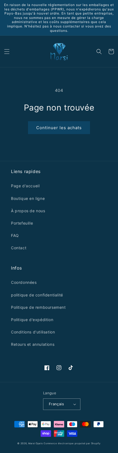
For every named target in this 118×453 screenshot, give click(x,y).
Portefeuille (22, 223)
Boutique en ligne (28, 198)
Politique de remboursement (38, 307)
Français (56, 404)
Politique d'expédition (32, 319)
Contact (18, 247)
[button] (7, 52)
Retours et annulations (32, 344)
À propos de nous (28, 210)
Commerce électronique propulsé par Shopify (72, 443)
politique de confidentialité (37, 295)
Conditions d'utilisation (33, 332)
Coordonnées (24, 282)
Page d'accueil (25, 185)
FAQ (15, 235)
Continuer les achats (59, 127)
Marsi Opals (35, 443)
